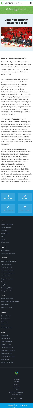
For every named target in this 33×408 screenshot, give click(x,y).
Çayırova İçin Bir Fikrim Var (8, 350)
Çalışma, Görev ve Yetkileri (8, 253)
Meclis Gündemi (5, 304)
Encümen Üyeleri (5, 250)
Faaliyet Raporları (5, 276)
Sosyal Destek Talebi (6, 353)
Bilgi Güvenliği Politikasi (7, 362)
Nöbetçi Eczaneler (6, 344)
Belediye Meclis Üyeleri (7, 298)
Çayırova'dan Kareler (6, 328)
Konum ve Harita (5, 338)
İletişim (16, 389)
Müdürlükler (4, 230)
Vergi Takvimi (4, 285)
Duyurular (16, 379)
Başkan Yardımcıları (6, 227)
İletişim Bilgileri (5, 335)
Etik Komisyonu (5, 242)
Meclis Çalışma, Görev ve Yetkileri (10, 301)
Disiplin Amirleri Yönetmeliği (8, 261)
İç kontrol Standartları (6, 267)
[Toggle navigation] (31, 3)
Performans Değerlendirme (8, 273)
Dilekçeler (3, 282)
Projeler (16, 381)
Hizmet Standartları (6, 264)
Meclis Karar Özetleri (6, 307)
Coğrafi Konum (5, 319)
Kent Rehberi (16, 387)
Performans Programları (7, 270)
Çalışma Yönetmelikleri (7, 279)
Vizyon (3, 236)
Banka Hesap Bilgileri (6, 288)
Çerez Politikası (5, 359)
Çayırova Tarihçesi (6, 316)
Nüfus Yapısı (4, 322)
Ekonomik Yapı (5, 325)
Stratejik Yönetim (5, 233)
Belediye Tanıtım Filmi (6, 291)
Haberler (16, 377)
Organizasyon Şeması (7, 224)
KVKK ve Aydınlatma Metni (8, 356)
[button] (2, 37)
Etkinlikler (16, 384)
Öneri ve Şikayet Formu (7, 347)
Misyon (3, 239)
